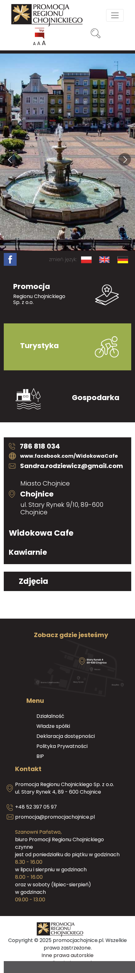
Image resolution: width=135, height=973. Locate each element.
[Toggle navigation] (115, 15)
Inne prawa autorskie (67, 955)
